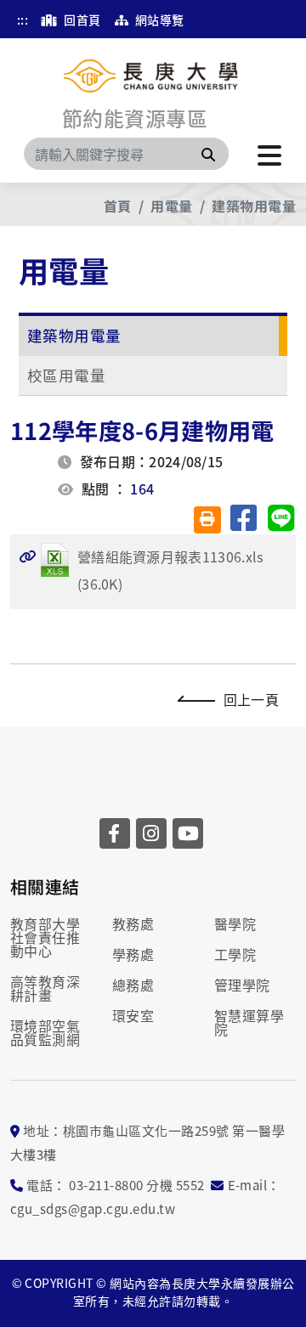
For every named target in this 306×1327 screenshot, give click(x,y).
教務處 (133, 923)
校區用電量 (66, 375)
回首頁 (81, 19)
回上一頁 (251, 699)
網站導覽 (158, 19)
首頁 (118, 205)
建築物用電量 (254, 205)
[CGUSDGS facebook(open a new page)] (114, 833)
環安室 (133, 1015)
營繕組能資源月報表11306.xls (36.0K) (141, 570)
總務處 (133, 984)
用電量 (171, 205)
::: (22, 19)
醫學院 (235, 923)
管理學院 (242, 984)
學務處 (133, 954)
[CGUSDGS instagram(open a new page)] (151, 833)
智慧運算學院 (249, 1022)
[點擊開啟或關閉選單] (269, 153)
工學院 (235, 954)
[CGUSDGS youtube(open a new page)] (188, 833)
